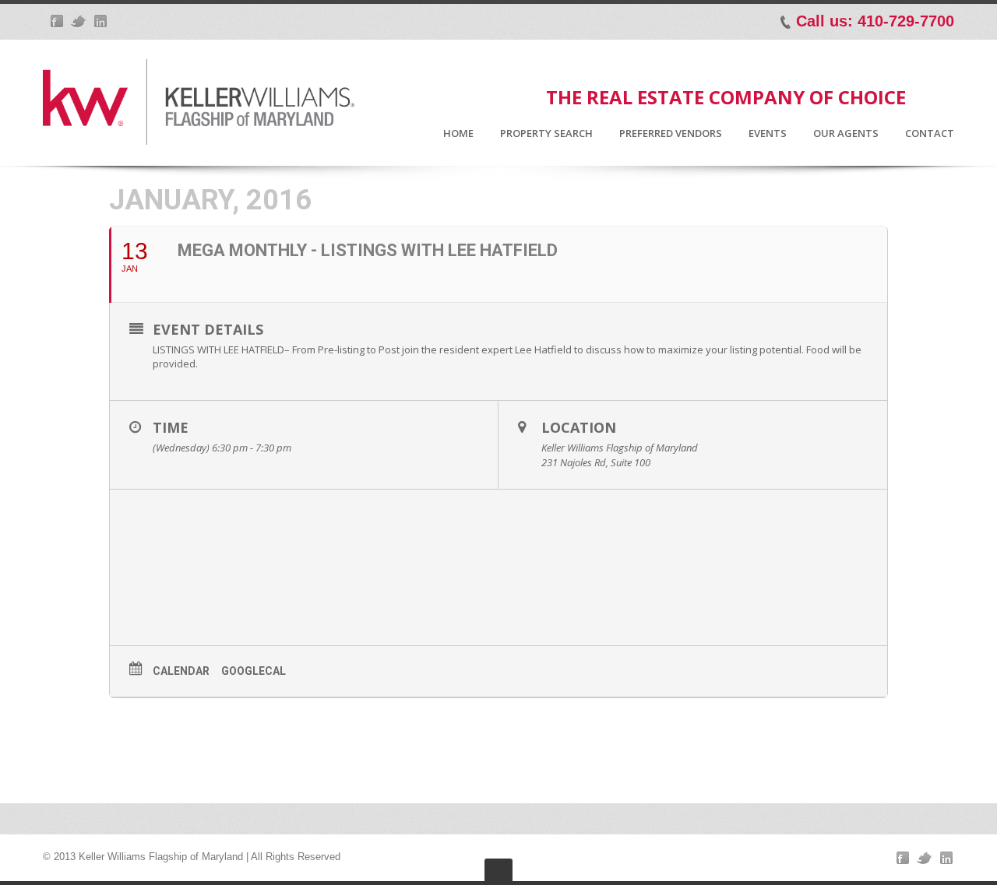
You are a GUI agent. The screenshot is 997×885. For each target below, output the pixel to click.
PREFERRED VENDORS (670, 134)
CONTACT (929, 134)
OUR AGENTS (846, 134)
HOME (458, 134)
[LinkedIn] (100, 21)
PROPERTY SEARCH (546, 134)
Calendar (181, 671)
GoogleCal (253, 671)
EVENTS (768, 134)
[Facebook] (57, 21)
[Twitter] (78, 21)
